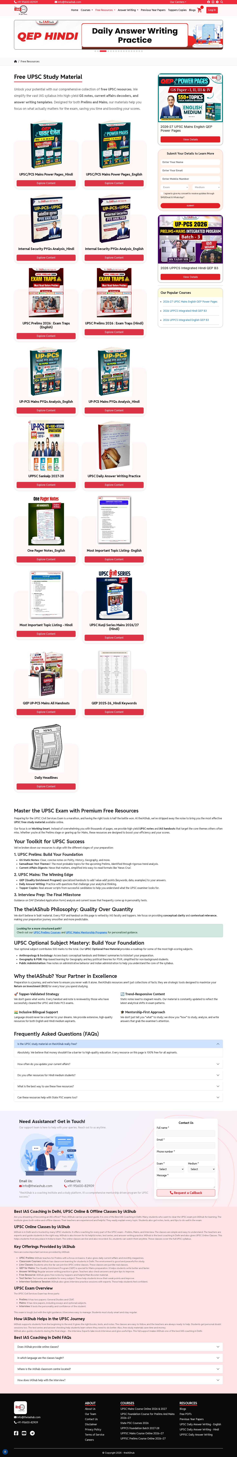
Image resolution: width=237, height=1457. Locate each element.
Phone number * (166, 1151)
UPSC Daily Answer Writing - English (200, 1424)
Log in (212, 10)
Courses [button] (86, 10)
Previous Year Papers (153, 10)
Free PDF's (186, 1414)
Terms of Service (94, 1434)
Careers (89, 1440)
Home (74, 10)
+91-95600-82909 (27, 1422)
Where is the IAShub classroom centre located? (44, 1369)
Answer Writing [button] (127, 10)
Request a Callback (187, 1193)
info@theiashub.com (69, 2)
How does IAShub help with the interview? (41, 1380)
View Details (190, 139)
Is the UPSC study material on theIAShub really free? (47, 1044)
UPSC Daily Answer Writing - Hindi (199, 1429)
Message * (162, 1175)
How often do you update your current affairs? (43, 1064)
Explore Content (46, 183)
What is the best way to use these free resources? (45, 1086)
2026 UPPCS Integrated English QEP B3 (186, 320)
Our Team (90, 1414)
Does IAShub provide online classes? (38, 1347)
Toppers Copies (177, 10)
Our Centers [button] (177, 2)
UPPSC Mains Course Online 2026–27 (142, 1433)
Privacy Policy (93, 1429)
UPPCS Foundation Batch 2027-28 (139, 1428)
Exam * (161, 1163)
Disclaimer (91, 1424)
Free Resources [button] (104, 10)
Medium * (193, 1163)
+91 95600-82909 (27, 2)
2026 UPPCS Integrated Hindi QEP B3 (185, 311)
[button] (95, 51)
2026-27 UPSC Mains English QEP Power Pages (190, 301)
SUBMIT (190, 205)
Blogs (192, 10)
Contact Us (91, 1419)
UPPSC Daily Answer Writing (196, 1434)
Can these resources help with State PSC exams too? (47, 1097)
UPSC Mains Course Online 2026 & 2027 (143, 1409)
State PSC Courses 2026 (134, 1423)
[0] (199, 10)
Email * (161, 1139)
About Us (90, 1409)
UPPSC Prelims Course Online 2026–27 (143, 1438)
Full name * (163, 1127)
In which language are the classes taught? (40, 1358)
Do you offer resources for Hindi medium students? (46, 1075)
